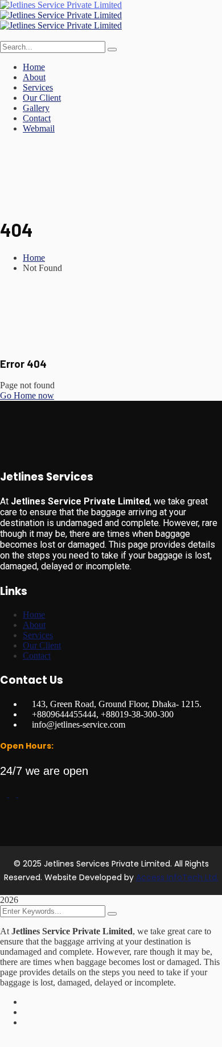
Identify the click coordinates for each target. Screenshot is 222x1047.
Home (34, 257)
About (34, 625)
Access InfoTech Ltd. (177, 877)
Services (38, 635)
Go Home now (27, 395)
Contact (37, 655)
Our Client (42, 645)
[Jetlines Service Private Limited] (61, 5)
